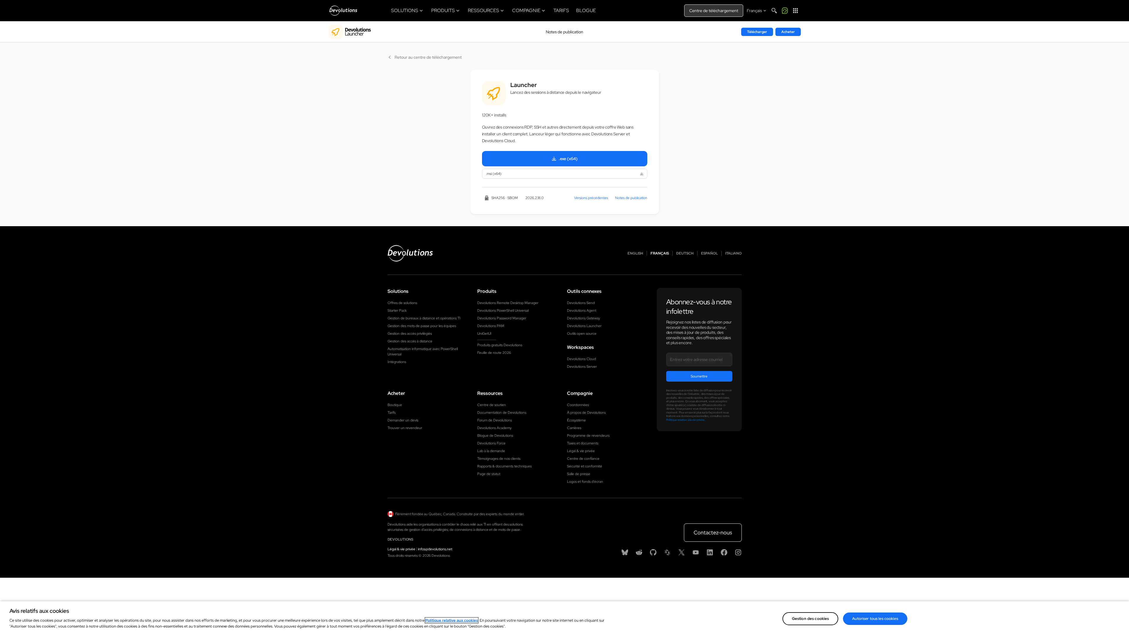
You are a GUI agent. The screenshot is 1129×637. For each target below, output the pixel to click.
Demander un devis (403, 420)
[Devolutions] (343, 10)
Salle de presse (578, 474)
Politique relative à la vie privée (685, 420)
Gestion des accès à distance (410, 341)
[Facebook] (724, 552)
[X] (681, 552)
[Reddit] (639, 552)
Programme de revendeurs (588, 435)
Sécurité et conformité (584, 466)
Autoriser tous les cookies (875, 618)
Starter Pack (397, 310)
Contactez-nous (713, 532)
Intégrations (397, 361)
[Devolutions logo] (410, 253)
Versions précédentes (591, 198)
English (635, 253)
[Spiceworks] (667, 552)
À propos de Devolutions (586, 412)
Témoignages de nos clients (498, 458)
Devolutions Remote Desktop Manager (507, 303)
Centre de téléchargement (713, 10)
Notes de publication (564, 32)
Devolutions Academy (494, 428)
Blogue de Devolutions (495, 435)
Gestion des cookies (810, 618)
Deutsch (685, 253)
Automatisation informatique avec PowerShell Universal (423, 352)
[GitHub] (653, 552)
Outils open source (582, 333)
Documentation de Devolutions (501, 412)
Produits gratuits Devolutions (499, 345)
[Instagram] (738, 552)
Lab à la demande (491, 451)
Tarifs (392, 412)
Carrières (574, 428)
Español (709, 253)
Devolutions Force (491, 443)
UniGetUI (484, 333)
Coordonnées (578, 405)
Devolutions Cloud (581, 359)
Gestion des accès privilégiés (410, 333)
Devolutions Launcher (584, 326)
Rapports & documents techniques (504, 466)
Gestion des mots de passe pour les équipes (422, 326)
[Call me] (785, 10)
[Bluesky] (624, 552)
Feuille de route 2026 (494, 352)
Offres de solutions (402, 303)
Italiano (733, 253)
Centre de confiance (583, 458)
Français (660, 253)
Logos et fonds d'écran (585, 481)
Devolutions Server (582, 366)
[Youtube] (695, 552)
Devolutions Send (581, 303)
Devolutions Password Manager (501, 318)
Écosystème (576, 420)
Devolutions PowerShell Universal (503, 310)
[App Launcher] (795, 10)
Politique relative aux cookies (451, 620)
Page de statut (488, 474)
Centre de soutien (491, 405)
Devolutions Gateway (583, 318)
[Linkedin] (709, 552)
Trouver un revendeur (405, 428)
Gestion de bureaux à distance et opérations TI (424, 318)
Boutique (395, 405)
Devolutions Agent (581, 310)
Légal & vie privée (581, 451)
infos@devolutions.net (435, 549)
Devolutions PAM (490, 326)
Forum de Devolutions (494, 420)
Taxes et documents (582, 443)
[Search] (774, 10)
